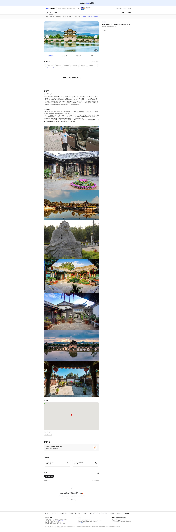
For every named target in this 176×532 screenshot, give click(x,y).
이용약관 (54, 513)
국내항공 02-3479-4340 (92, 521)
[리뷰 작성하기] (98, 473)
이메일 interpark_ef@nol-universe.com (119, 520)
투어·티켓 (65, 16)
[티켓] (56, 12)
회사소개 (47, 513)
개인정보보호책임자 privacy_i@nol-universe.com (121, 521)
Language (127, 513)
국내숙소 (71, 16)
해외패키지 (58, 16)
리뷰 (92, 55)
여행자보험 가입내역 (94, 513)
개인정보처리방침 (62, 513)
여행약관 (85, 513)
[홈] (47, 12)
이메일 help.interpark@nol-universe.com (93, 520)
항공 (47, 16)
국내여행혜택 (94, 16)
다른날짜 (96, 61)
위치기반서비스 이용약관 (75, 513)
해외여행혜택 (86, 16)
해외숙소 (52, 16)
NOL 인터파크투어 (49, 476)
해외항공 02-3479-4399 (82, 521)
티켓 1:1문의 (85, 522)
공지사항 (112, 513)
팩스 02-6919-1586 (81, 520)
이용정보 (78, 55)
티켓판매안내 (104, 513)
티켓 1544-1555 (88, 519)
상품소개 (64, 55)
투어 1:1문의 (80, 522)
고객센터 (119, 513)
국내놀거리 (78, 16)
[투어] (51, 12)
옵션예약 (51, 55)
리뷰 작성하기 (72, 499)
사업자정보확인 (60, 520)
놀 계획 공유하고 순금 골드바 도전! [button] (66, 8)
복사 (51, 432)
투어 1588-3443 (81, 519)
